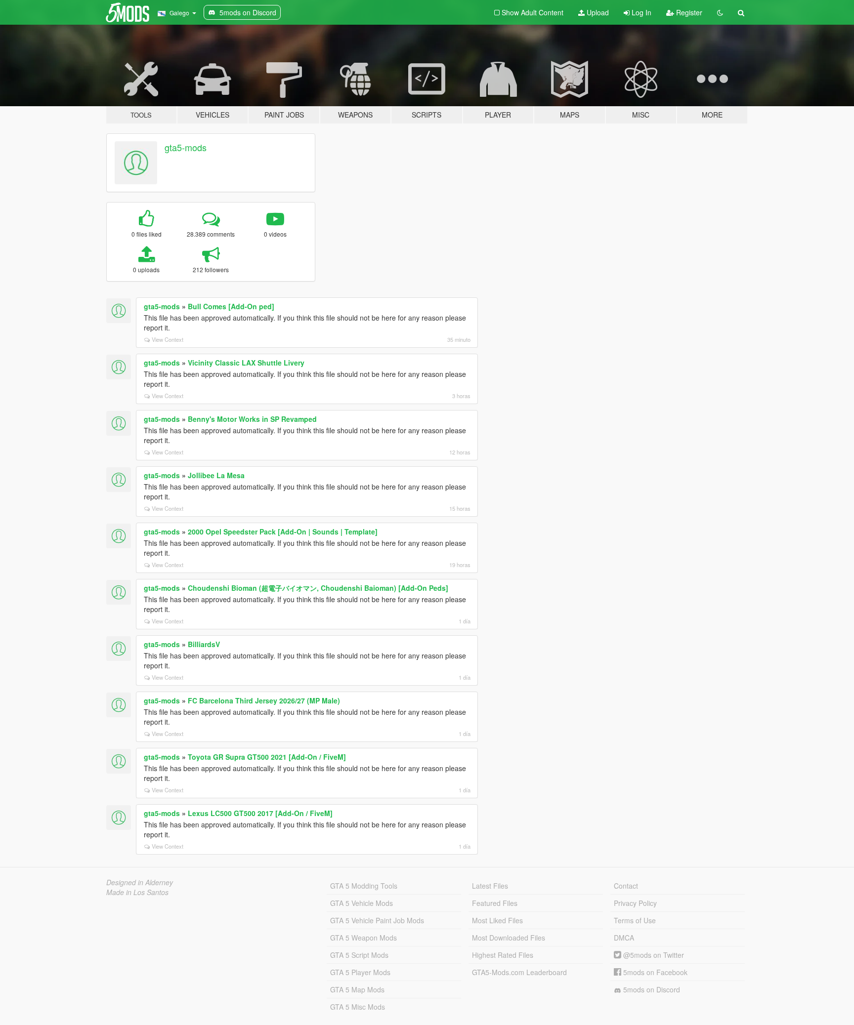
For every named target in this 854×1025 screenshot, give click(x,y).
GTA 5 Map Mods (357, 989)
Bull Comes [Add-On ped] (231, 306)
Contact (626, 886)
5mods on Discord (650, 989)
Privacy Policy (635, 903)
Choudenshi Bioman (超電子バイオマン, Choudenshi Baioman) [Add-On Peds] (318, 588)
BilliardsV (204, 644)
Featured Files (494, 903)
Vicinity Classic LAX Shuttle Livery (246, 363)
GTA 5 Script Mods (359, 955)
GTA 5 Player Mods (360, 972)
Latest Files (490, 886)
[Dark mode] (720, 12)
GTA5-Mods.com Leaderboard (519, 972)
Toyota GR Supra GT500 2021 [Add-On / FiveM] (267, 757)
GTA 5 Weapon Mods (363, 938)
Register (688, 12)
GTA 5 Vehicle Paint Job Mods (377, 920)
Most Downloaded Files (508, 938)
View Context (167, 339)
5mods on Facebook (654, 972)
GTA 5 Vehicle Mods (361, 903)
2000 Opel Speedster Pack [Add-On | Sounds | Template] (283, 531)
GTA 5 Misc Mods (357, 1007)
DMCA (624, 938)
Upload (597, 12)
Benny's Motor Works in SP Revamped (252, 419)
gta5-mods (186, 147)
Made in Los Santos (137, 892)
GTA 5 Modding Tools (363, 886)
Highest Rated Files (502, 955)
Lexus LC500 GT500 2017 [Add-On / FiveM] (260, 813)
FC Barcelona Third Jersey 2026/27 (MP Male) (264, 700)
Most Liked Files (497, 920)
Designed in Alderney (139, 882)
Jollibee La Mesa (216, 475)
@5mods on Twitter (652, 955)
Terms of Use (635, 920)
